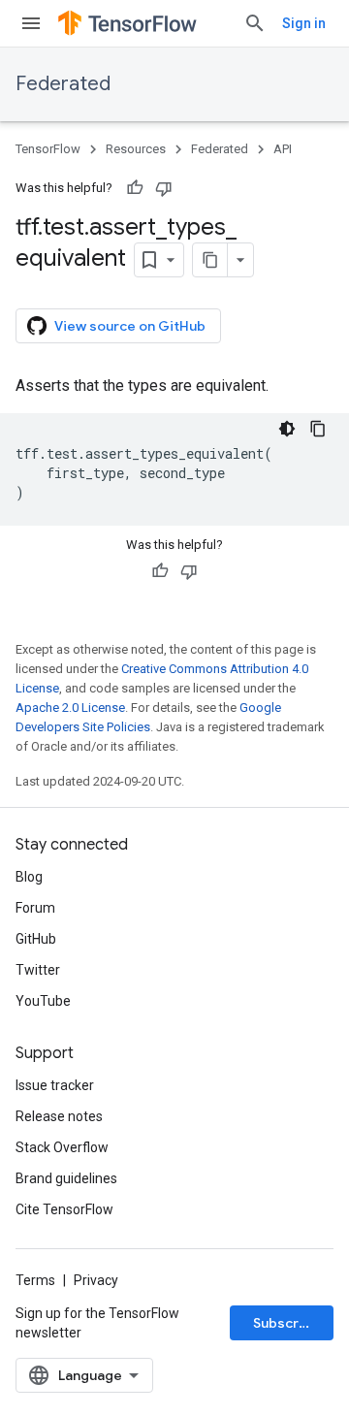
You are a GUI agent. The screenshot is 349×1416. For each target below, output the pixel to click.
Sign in (304, 23)
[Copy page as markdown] (210, 259)
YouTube (43, 1001)
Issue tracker (55, 1085)
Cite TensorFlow (64, 1209)
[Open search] (255, 23)
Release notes (59, 1116)
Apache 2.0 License (70, 707)
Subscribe (286, 1323)
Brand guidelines (66, 1178)
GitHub (36, 939)
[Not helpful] (163, 188)
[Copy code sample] (317, 428)
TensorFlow (48, 149)
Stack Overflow (62, 1147)
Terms (35, 1280)
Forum (35, 908)
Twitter (38, 970)
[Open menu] (31, 23)
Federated (63, 84)
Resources (136, 149)
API (282, 149)
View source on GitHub (130, 326)
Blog (29, 877)
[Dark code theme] (286, 428)
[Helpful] (134, 188)
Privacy (96, 1280)
